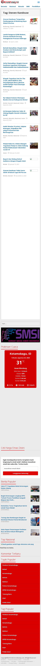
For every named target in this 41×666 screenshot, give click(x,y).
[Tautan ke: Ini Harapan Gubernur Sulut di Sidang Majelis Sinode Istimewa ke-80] (34, 113)
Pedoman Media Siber (14, 659)
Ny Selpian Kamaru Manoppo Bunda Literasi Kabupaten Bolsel (15, 99)
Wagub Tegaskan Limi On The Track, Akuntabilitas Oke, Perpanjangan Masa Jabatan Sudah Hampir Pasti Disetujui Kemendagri (14, 82)
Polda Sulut (6, 602)
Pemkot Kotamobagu (10, 565)
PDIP (4, 598)
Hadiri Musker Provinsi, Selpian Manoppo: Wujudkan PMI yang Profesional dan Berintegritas (14, 129)
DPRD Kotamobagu (9, 590)
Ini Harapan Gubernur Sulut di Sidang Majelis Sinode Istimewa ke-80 (15, 113)
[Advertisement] (20, 417)
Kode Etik (26, 659)
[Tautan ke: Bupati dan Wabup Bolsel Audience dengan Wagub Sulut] (34, 161)
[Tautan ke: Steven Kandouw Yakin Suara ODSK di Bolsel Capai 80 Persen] (34, 243)
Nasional (18, 26)
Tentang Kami (5, 661)
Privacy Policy (13, 663)
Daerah (12, 26)
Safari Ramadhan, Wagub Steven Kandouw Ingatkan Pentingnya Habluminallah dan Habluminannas (15, 65)
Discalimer (22, 663)
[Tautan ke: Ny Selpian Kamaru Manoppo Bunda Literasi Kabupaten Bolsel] (34, 99)
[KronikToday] (10, 2)
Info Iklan (4, 663)
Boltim (4, 578)
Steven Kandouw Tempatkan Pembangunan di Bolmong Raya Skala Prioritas (14, 21)
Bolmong (6, 26)
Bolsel (5, 103)
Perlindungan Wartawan (25, 661)
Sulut (22, 103)
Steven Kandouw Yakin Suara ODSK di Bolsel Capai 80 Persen (14, 171)
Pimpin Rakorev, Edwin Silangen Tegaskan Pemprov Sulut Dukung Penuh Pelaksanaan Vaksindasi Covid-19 (15, 147)
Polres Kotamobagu (9, 586)
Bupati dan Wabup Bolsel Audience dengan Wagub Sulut (14, 160)
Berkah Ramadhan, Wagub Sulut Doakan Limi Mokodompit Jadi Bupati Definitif (15, 50)
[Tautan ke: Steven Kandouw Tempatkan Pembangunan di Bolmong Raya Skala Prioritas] (34, 21)
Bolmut (5, 42)
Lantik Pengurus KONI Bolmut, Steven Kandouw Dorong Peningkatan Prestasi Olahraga (14, 36)
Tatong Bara (7, 594)
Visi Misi (13, 661)
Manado (11, 118)
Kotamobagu (7, 573)
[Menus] (38, 2)
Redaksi (3, 659)
